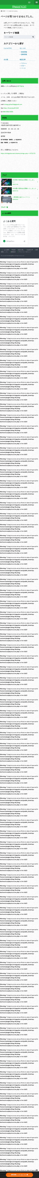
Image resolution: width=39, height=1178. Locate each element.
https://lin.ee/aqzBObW (11, 108)
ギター (23, 65)
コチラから (20, 86)
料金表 (14, 249)
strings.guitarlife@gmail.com (13, 104)
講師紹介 (13, 252)
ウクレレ (24, 63)
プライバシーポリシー (24, 252)
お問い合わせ (29, 2)
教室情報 (24, 52)
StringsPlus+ (12, 255)
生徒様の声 (30, 249)
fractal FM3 (8, 48)
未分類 (6, 59)
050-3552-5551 (8, 111)
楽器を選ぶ (21, 249)
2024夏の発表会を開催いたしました (24, 189)
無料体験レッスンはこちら (18, 1175)
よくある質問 (5, 249)
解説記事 (23, 59)
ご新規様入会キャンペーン (21, 198)
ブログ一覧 (4, 207)
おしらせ (23, 48)
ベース (23, 68)
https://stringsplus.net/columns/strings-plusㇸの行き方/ (18, 153)
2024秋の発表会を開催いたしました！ (24, 182)
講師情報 (24, 54)
